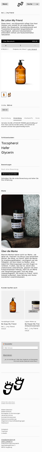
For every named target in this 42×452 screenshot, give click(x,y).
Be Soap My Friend (8, 324)
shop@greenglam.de (8, 439)
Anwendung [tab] (17, 118)
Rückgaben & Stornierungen (10, 413)
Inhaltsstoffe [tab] (28, 118)
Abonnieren (7, 355)
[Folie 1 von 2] (3, 94)
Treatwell (4, 431)
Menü (5, 4)
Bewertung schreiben (10, 174)
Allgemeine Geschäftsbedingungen (13, 421)
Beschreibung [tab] (6, 118)
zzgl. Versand (32, 49)
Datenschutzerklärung (8, 419)
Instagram (4, 429)
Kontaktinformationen (8, 417)
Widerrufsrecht (6, 411)
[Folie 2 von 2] (9, 94)
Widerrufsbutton (6, 410)
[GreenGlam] (20, 4)
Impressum (5, 423)
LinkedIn (4, 433)
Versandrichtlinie (7, 415)
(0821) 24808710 (6, 441)
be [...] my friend (7, 13)
